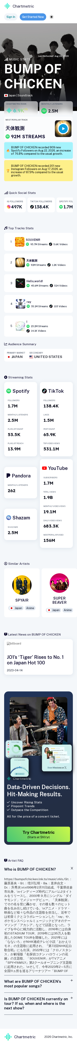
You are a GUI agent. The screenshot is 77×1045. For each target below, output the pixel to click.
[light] (52, 17)
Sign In (11, 16)
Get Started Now (33, 16)
